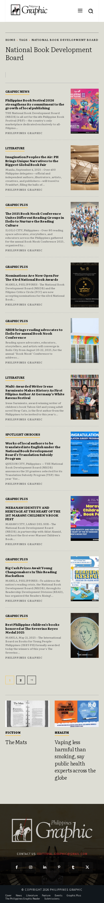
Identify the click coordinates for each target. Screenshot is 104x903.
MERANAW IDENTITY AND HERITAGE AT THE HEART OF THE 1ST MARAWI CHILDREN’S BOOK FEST (33, 513)
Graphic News (17, 91)
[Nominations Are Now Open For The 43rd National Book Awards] (85, 285)
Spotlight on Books (22, 434)
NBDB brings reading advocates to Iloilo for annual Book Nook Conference (34, 333)
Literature (15, 148)
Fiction (13, 732)
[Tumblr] (73, 867)
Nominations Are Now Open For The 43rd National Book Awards (32, 277)
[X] (87, 867)
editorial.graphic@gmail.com (62, 854)
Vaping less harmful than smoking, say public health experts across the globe (75, 759)
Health (62, 732)
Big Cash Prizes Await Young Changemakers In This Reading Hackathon (31, 571)
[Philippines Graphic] (29, 10)
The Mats (16, 742)
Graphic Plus (16, 204)
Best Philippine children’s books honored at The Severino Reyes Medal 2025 (32, 628)
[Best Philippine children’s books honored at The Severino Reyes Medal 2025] (85, 635)
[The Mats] (27, 714)
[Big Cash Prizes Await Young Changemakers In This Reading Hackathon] (85, 578)
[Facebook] (16, 867)
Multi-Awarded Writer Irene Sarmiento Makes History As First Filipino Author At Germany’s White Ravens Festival (35, 392)
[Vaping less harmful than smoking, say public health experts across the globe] (77, 714)
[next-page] (31, 680)
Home (10, 40)
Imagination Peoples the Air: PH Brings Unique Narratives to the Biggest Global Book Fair (32, 160)
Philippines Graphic (24, 133)
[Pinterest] (59, 867)
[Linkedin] (45, 867)
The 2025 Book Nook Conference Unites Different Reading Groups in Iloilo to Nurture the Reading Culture (34, 219)
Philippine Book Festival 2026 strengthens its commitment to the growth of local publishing (34, 104)
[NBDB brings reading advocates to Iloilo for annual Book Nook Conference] (85, 340)
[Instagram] (31, 867)
